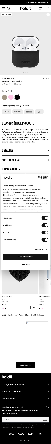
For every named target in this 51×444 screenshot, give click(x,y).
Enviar (45, 420)
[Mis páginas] (40, 8)
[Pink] (11, 97)
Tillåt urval (25, 265)
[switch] (45, 225)
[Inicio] (4, 315)
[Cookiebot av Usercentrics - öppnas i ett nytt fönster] (38, 177)
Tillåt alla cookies (25, 257)
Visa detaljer (38, 249)
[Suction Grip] (20, 271)
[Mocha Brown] (4, 97)
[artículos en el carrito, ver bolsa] (48, 8)
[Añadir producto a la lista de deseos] (48, 14)
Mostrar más (25, 365)
